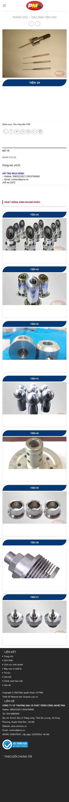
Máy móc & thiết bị (12, 669)
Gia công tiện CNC (44, 17)
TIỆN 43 (34, 269)
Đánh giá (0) (9, 157)
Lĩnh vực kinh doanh (13, 664)
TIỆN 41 (34, 378)
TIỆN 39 (34, 488)
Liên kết (7, 677)
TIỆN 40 (34, 433)
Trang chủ (20, 17)
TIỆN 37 (34, 597)
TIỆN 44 (34, 214)
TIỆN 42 (34, 324)
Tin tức (7, 673)
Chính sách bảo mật (13, 681)
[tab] (34, 151)
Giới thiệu (8, 660)
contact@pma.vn (17, 730)
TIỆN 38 (34, 542)
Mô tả (5, 151)
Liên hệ (7, 685)
